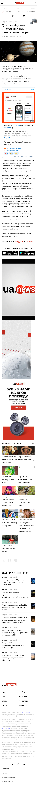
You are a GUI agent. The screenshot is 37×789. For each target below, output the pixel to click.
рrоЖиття (23, 705)
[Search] (35, 3)
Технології (13, 22)
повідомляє (6, 84)
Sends (30, 241)
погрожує (15, 234)
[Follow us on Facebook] (18, 16)
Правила (4, 773)
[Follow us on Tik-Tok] (13, 16)
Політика (23, 697)
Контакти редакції (7, 782)
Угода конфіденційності (9, 777)
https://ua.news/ (25, 712)
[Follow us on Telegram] (24, 16)
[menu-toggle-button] (2, 3)
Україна (22, 692)
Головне (4, 22)
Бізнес (4, 701)
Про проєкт (5, 769)
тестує (17, 224)
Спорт (4, 705)
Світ (3, 692)
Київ (3, 697)
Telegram (18, 241)
